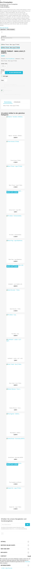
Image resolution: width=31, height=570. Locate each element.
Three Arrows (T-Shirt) (15, 160)
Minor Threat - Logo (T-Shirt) (15, 185)
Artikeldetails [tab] (17, 102)
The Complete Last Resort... (15, 482)
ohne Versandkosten (10, 58)
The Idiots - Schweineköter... (15, 234)
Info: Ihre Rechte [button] (4, 27)
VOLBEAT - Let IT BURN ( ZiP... (15, 284)
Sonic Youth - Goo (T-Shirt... (15, 383)
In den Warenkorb (14, 72)
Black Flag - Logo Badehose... (15, 259)
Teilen (5, 80)
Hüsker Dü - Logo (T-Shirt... (15, 507)
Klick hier (27, 561)
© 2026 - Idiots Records (6, 568)
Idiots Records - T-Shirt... (15, 308)
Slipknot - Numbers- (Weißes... (16, 135)
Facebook (2, 533)
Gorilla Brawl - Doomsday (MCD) (15, 457)
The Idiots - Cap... (15, 333)
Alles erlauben (10, 29)
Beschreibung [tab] (7, 102)
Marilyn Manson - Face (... (16, 407)
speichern (3, 29)
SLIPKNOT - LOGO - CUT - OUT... (15, 358)
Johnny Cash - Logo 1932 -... (15, 209)
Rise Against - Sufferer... (15, 432)
